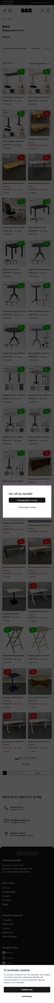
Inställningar (27, 996)
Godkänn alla (27, 990)
